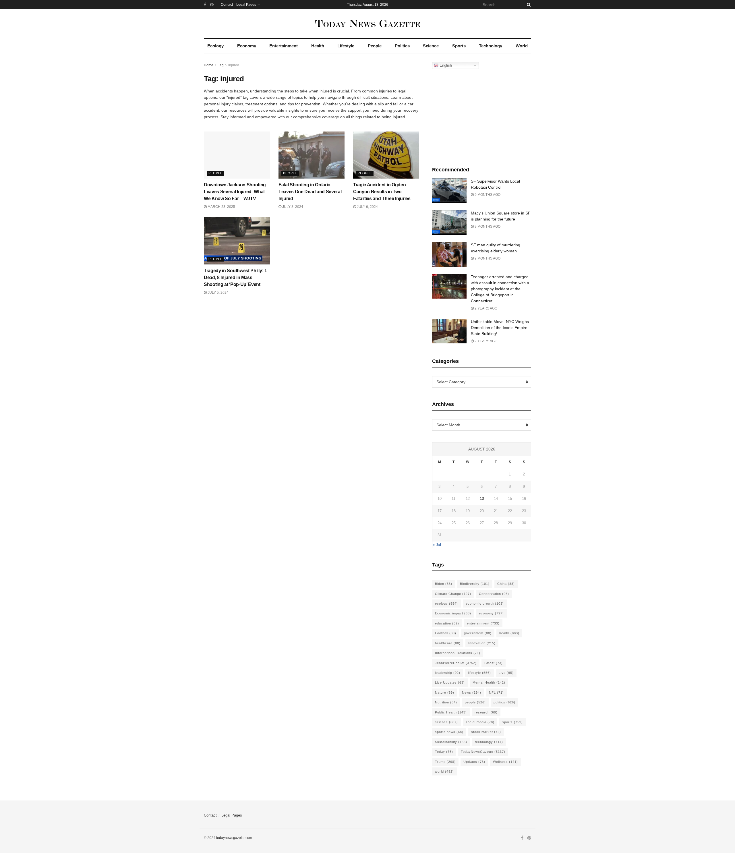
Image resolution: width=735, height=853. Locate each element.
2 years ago (485, 308)
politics (504, 702)
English (445, 65)
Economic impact (453, 613)
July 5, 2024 (218, 293)
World (522, 45)
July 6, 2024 (367, 207)
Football (445, 633)
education (447, 623)
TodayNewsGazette (483, 751)
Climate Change (453, 593)
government (478, 633)
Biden (443, 583)
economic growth (485, 603)
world (444, 771)
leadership (447, 672)
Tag (221, 65)
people (475, 702)
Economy (246, 45)
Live (506, 672)
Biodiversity (475, 583)
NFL (496, 692)
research (486, 712)
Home (208, 65)
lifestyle (479, 672)
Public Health (451, 712)
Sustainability (451, 742)
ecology (446, 603)
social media (480, 722)
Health (317, 45)
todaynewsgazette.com (234, 838)
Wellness (505, 761)
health (509, 633)
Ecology (215, 45)
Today (444, 751)
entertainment (483, 623)
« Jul (436, 544)
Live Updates (450, 682)
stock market (486, 732)
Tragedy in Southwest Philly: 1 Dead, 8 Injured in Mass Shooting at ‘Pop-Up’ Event (235, 277)
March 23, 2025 (221, 207)
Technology (490, 45)
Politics (402, 45)
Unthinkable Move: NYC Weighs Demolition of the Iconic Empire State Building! (500, 327)
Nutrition (446, 702)
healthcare (448, 643)
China (506, 583)
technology (489, 742)
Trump (445, 761)
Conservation (494, 593)
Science (431, 45)
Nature (444, 692)
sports (512, 722)
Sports (459, 45)
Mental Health (489, 682)
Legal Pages (246, 5)
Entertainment (283, 45)
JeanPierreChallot (456, 663)
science (446, 722)
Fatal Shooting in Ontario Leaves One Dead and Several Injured (309, 191)
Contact (227, 5)
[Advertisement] (482, 116)
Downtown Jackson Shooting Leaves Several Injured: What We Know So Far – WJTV (235, 191)
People (375, 45)
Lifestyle (345, 45)
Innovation (482, 643)
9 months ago (487, 195)
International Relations (457, 653)
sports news (449, 732)
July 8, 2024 (292, 207)
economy (491, 613)
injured (233, 65)
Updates (474, 761)
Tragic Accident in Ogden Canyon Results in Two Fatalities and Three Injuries (382, 191)
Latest (493, 663)
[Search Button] (527, 4)
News (471, 692)
